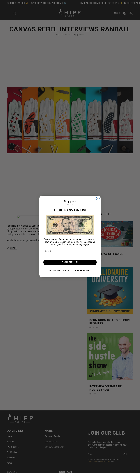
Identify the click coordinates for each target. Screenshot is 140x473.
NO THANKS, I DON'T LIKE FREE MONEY (70, 271)
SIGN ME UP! (70, 262)
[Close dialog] (97, 198)
